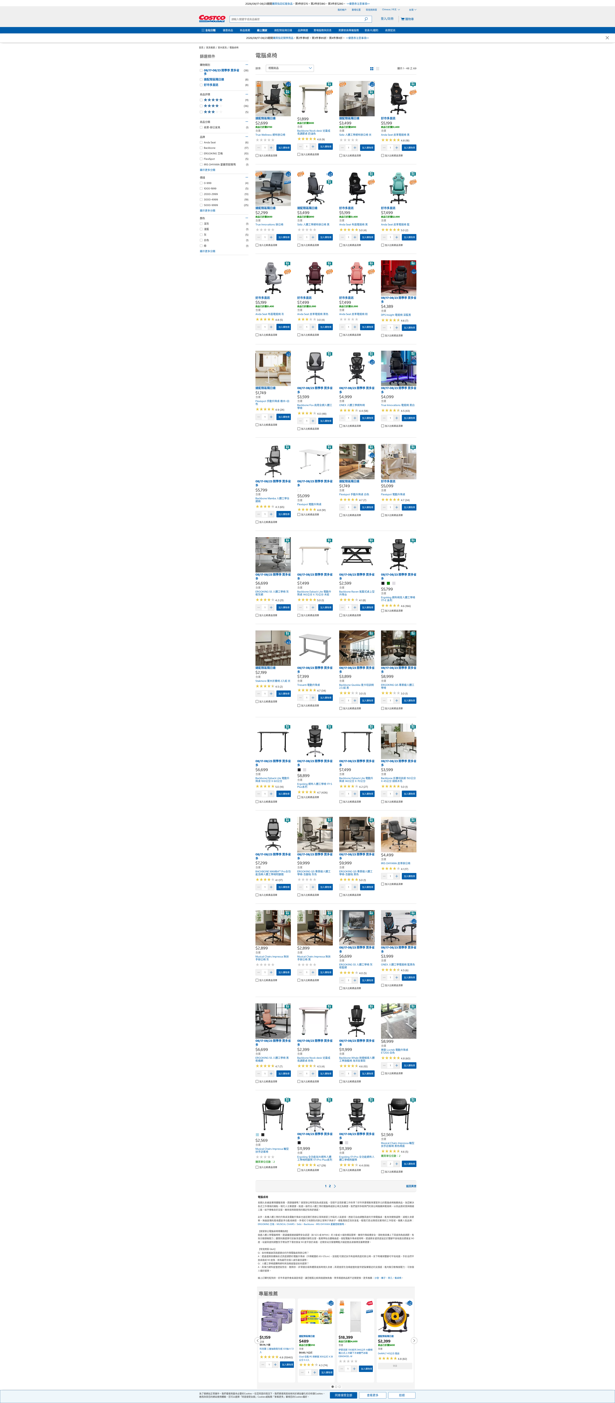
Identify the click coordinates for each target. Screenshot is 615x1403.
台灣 (411, 9)
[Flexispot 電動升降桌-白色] (299, 490)
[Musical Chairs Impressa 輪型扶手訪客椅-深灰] (263, 1135)
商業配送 (390, 30)
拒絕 (402, 1395)
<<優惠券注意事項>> (358, 3)
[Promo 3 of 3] (339, 1387)
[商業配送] (396, 30)
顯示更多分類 (207, 169)
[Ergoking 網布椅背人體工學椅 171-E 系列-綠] (388, 583)
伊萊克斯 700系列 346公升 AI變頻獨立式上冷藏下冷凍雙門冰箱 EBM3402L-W (356, 1353)
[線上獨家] (268, 30)
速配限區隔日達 (283, 30)
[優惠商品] (233, 30)
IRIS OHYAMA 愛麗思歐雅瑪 (330, 1224)
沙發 (376, 1277)
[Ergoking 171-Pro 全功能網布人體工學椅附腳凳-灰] (347, 1143)
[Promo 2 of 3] (336, 1387)
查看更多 (372, 1395)
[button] (368, 19)
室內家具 (222, 47)
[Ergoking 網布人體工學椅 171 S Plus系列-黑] (299, 770)
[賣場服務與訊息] (332, 30)
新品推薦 (245, 30)
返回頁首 (411, 1186)
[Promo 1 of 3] (332, 1387)
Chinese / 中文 (389, 9)
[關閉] (607, 38)
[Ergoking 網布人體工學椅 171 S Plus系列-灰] (305, 770)
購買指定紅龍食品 (282, 3)
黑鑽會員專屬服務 (348, 30)
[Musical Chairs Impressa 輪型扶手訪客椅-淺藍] (257, 1135)
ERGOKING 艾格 (266, 1224)
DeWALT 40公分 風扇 (388, 1353)
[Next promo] (414, 1341)
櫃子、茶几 (386, 1277)
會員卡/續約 (371, 30)
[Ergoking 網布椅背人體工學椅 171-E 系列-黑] (383, 583)
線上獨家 (262, 30)
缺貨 (395, 1366)
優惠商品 (228, 30)
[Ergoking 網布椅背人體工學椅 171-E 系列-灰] (394, 583)
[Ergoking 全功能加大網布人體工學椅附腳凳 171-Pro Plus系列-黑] (299, 1143)
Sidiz (299, 1224)
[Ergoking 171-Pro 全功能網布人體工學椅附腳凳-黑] (341, 1143)
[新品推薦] (250, 30)
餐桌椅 (398, 1277)
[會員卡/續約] (379, 30)
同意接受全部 (343, 1395)
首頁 (201, 47)
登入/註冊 (387, 18)
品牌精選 (303, 30)
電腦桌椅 (234, 47)
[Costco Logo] (212, 19)
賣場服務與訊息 (323, 30)
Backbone (309, 1224)
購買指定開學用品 (283, 38)
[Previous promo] (258, 1341)
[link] (273, 114)
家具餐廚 (210, 47)
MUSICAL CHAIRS (286, 1224)
